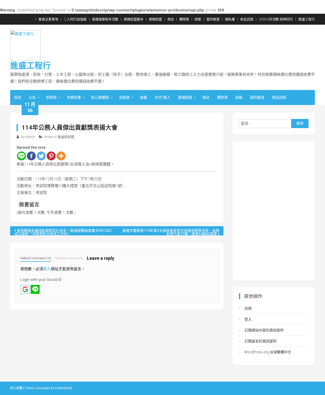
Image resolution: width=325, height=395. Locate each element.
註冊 (248, 308)
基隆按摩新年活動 (105, 19)
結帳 (197, 19)
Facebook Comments (69, 258)
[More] (61, 155)
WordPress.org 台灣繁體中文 (268, 352)
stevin (30, 137)
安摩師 (51, 97)
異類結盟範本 (133, 19)
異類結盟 (155, 19)
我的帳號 (213, 19)
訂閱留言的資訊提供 (261, 341)
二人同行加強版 (75, 19)
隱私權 (230, 19)
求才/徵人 (162, 97)
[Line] (21, 155)
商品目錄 (246, 19)
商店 (170, 19)
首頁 (17, 97)
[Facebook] (31, 155)
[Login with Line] (35, 289)
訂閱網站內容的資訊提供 (264, 330)
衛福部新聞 (66, 137)
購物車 (184, 19)
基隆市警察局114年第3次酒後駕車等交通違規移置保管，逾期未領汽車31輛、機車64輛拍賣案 (170, 232)
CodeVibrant (63, 388)
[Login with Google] (25, 289)
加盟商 (124, 97)
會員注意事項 (48, 19)
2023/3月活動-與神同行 (276, 19)
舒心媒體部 (100, 97)
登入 (47, 269)
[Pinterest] (51, 155)
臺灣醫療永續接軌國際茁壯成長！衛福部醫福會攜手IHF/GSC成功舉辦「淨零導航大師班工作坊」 (63, 232)
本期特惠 (74, 97)
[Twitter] (41, 155)
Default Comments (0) (35, 258)
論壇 (143, 97)
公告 (32, 97)
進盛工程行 (306, 19)
